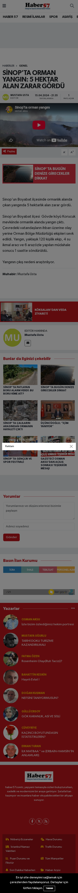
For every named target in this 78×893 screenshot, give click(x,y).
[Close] (71, 446)
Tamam (49, 888)
